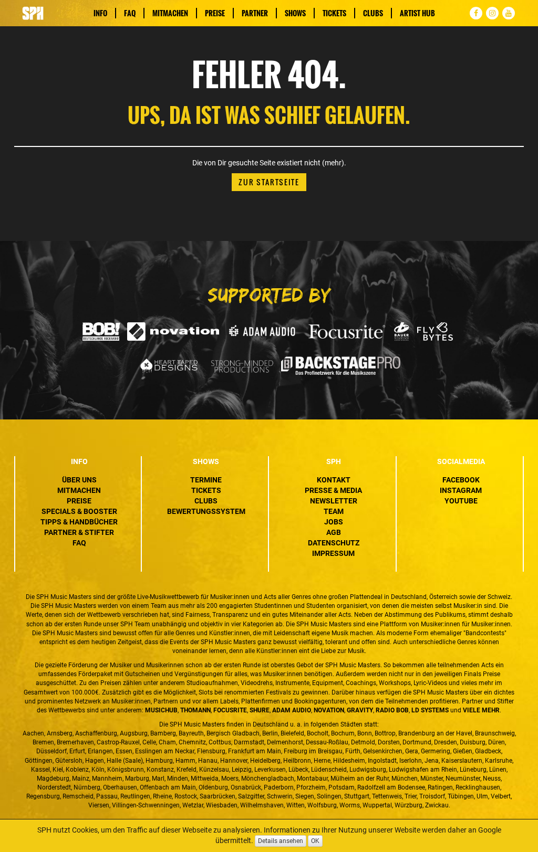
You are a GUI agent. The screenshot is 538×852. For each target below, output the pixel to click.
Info (100, 13)
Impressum (333, 553)
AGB (333, 532)
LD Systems (430, 710)
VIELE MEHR (481, 710)
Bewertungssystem (206, 511)
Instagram (461, 490)
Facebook (461, 480)
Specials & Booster (79, 511)
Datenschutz (333, 543)
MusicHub (161, 710)
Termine (206, 480)
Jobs (333, 522)
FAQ (130, 13)
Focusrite (230, 710)
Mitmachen (170, 13)
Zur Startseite (269, 181)
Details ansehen (280, 841)
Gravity (360, 710)
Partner (255, 13)
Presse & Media (333, 490)
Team (334, 511)
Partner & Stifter (79, 532)
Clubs (373, 13)
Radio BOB (392, 710)
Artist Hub (417, 13)
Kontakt (333, 480)
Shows (295, 13)
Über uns (79, 480)
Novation (329, 710)
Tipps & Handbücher (79, 522)
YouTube (461, 501)
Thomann (195, 710)
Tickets (334, 13)
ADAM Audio (291, 710)
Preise (215, 13)
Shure (260, 710)
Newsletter (333, 501)
